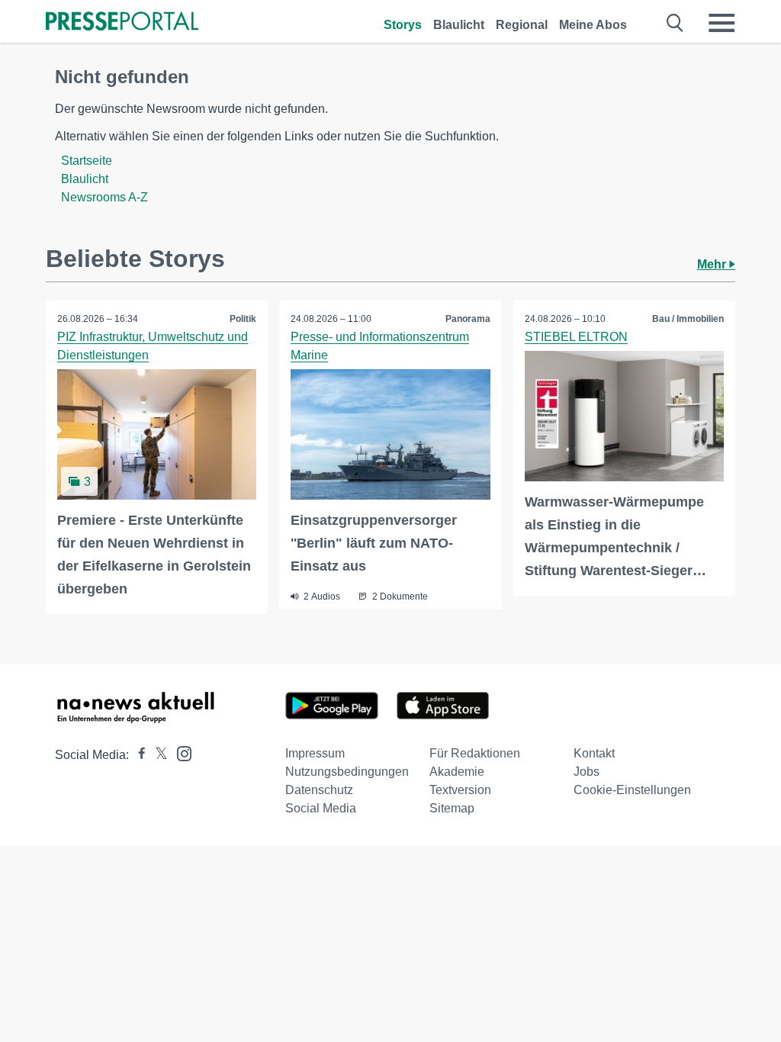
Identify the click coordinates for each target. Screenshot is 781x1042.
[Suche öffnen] (675, 23)
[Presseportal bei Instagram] (179, 752)
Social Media (320, 808)
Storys (403, 24)
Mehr (713, 264)
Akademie (456, 771)
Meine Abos (593, 24)
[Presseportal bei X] (157, 754)
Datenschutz (319, 789)
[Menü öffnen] (721, 23)
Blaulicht (458, 24)
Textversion (460, 789)
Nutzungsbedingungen (347, 771)
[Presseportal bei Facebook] (137, 754)
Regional (522, 24)
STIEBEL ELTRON (576, 336)
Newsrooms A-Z (104, 197)
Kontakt (594, 753)
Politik (243, 319)
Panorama (467, 319)
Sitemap (451, 808)
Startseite (86, 160)
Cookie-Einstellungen (632, 789)
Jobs (586, 771)
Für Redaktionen (474, 753)
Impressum (315, 753)
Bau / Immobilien (688, 319)
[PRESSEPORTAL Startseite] (122, 22)
